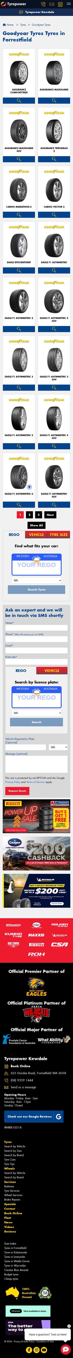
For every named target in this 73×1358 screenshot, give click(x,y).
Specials (10, 1204)
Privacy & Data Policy (24, 1341)
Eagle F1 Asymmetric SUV (54, 495)
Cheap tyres (11, 1279)
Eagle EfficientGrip (19, 262)
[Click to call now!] (43, 4)
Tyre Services (11, 1191)
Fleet (7, 1218)
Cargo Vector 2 (54, 206)
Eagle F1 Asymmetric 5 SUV (54, 437)
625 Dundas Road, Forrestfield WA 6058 (38, 1073)
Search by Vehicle (14, 1146)
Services (10, 1182)
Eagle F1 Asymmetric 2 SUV (54, 319)
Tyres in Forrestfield (15, 1248)
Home (9, 25)
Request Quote (17, 790)
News (8, 1222)
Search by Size (13, 1151)
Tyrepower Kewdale (39, 12)
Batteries (9, 1186)
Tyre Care (9, 1159)
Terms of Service (35, 782)
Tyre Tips (9, 1164)
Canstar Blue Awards (16, 1270)
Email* (9, 645)
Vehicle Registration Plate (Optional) (19, 740)
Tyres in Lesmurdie (14, 1257)
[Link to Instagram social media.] (36, 1350)
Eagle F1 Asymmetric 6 (19, 493)
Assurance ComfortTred (19, 91)
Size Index (10, 1243)
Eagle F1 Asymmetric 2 (19, 318)
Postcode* (11, 657)
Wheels (9, 1168)
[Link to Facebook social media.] (29, 1350)
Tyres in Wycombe (15, 1265)
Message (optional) (16, 754)
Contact (9, 1208)
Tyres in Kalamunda (15, 1252)
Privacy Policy (12, 782)
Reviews (10, 1231)
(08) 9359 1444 (22, 1080)
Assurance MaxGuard (54, 89)
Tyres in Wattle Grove (16, 1261)
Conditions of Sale (45, 1341)
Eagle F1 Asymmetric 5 (19, 435)
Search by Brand (14, 1155)
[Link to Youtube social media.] (44, 1350)
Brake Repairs (12, 1199)
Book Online (13, 1213)
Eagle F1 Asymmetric (54, 262)
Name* (9, 623)
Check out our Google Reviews (30, 1116)
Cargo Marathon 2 (19, 206)
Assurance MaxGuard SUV (19, 150)
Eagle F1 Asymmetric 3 (19, 376)
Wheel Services (13, 1195)
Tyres (8, 1142)
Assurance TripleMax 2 (54, 150)
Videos (9, 1227)
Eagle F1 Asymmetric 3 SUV (54, 378)
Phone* (24, 634)
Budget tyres (11, 1274)
